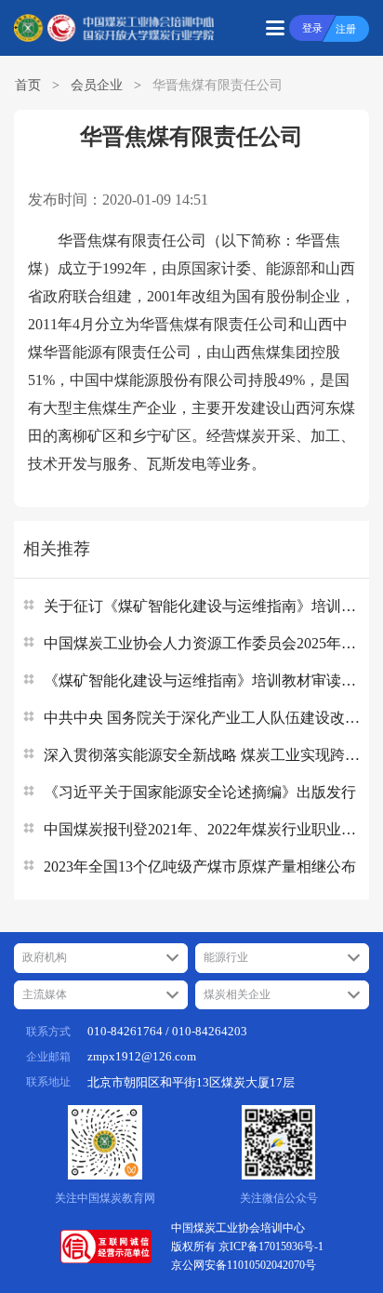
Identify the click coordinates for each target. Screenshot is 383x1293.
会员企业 (97, 85)
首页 (28, 85)
